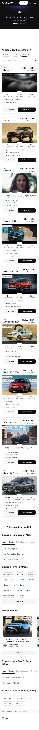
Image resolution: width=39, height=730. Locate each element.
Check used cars (27, 260)
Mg (14, 585)
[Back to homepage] (7, 3)
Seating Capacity (22, 671)
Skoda (5, 585)
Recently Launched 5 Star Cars (14, 678)
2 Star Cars (19, 698)
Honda (22, 580)
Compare (11, 109)
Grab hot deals (26, 109)
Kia (14, 580)
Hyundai (20, 574)
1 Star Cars (7, 698)
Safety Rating (21, 542)
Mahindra (31, 574)
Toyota (5, 580)
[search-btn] (30, 3)
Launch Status (8, 542)
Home (4, 711)
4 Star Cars (7, 703)
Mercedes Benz (8, 595)
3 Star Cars (31, 698)
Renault (31, 580)
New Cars (10, 711)
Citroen (19, 590)
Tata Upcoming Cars (10, 549)
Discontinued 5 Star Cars (11, 683)
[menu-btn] (35, 3)
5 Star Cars (19, 703)
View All (18, 601)
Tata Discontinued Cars (11, 559)
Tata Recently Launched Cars (13, 554)
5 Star (23, 55)
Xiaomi (21, 595)
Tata (16, 711)
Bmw (28, 590)
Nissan (22, 585)
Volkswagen (7, 590)
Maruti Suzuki (8, 574)
